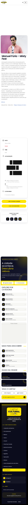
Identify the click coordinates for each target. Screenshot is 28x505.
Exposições (6, 457)
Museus (5, 460)
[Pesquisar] (22, 2)
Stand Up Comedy (8, 444)
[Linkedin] (15, 219)
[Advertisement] (14, 20)
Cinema (5, 450)
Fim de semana (21, 282)
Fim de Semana (7, 431)
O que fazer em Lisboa (10, 424)
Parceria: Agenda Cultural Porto (14, 495)
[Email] (20, 219)
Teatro (5, 437)
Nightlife (6, 453)
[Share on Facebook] (7, 219)
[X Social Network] (11, 219)
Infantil (5, 441)
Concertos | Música (10, 195)
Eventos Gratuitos (8, 447)
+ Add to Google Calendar (14, 201)
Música (5, 434)
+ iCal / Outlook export (14, 206)
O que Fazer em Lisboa (12, 501)
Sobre (6, 486)
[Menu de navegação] (25, 2)
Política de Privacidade (8, 489)
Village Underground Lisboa (20, 105)
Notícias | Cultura (8, 466)
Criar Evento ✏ (7, 470)
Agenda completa (8, 282)
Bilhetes (3, 102)
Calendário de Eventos (9, 428)
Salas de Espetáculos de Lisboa (11, 463)
